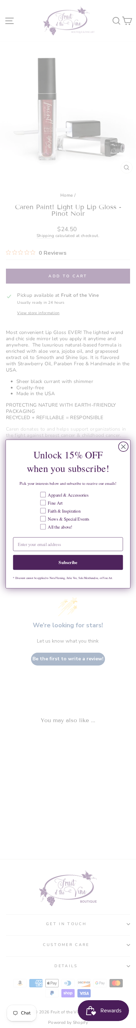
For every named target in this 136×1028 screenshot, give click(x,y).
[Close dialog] (123, 446)
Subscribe (68, 562)
